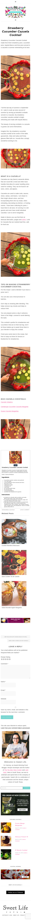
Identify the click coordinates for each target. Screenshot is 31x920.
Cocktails (12, 509)
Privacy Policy (24, 915)
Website (3, 699)
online (24, 219)
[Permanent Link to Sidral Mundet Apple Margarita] (14, 582)
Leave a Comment (24, 509)
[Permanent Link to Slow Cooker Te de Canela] (14, 551)
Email (3, 690)
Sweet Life (15, 12)
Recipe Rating (5, 657)
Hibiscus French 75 (21, 837)
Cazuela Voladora (7, 402)
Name (3, 681)
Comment (4, 664)
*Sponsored (5, 509)
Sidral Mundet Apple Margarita (12, 607)
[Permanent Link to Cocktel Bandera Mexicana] (14, 520)
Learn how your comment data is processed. (15, 728)
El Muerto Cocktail (21, 850)
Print (15, 465)
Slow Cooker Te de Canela (10, 576)
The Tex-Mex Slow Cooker (13, 770)
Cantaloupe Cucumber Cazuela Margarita (14, 407)
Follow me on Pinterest (15, 892)
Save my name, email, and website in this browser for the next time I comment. (14, 711)
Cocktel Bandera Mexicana (10, 545)
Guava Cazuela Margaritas (10, 411)
